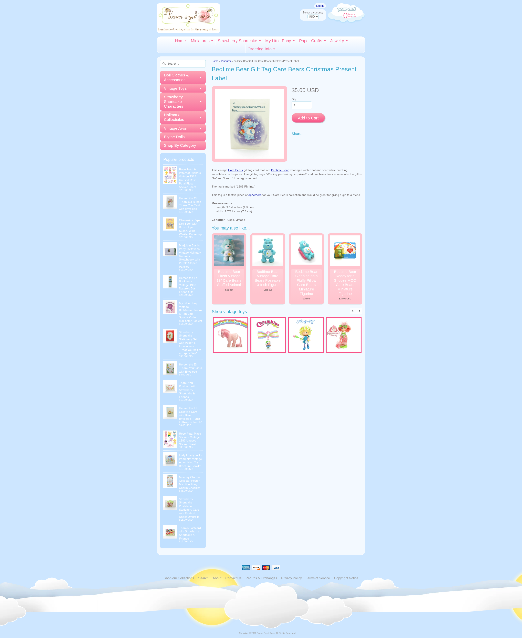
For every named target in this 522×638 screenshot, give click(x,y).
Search (203, 578)
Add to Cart (308, 118)
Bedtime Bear (280, 170)
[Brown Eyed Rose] (188, 30)
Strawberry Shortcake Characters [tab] (173, 101)
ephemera (255, 194)
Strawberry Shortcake (237, 41)
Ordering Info (260, 49)
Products (226, 61)
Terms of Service (318, 578)
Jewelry (337, 41)
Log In (320, 5)
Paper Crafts (310, 41)
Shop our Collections (179, 578)
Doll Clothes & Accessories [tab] (176, 77)
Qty (294, 99)
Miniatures (200, 41)
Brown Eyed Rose (266, 633)
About (217, 578)
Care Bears (235, 170)
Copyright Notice (346, 578)
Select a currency (313, 12)
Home (180, 41)
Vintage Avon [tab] (175, 128)
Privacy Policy (291, 578)
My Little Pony (278, 41)
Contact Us (233, 578)
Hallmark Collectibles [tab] (174, 117)
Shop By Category (180, 145)
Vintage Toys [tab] (175, 88)
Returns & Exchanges (261, 578)
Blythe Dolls (174, 137)
